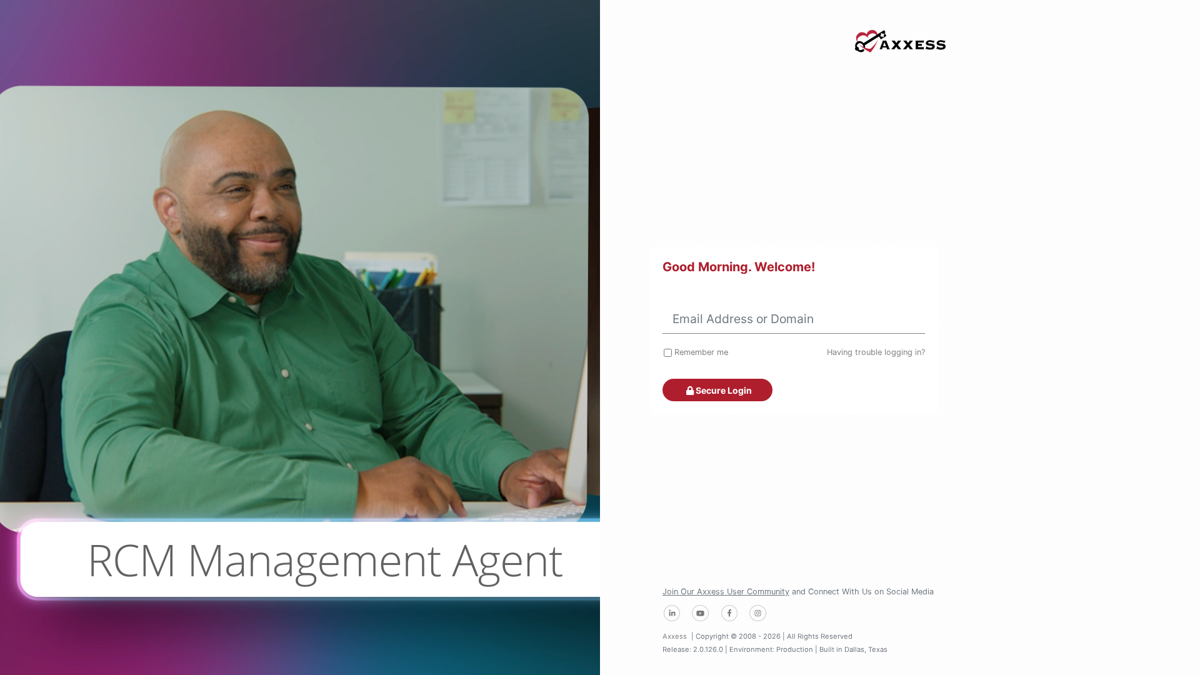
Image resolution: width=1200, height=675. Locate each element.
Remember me (701, 352)
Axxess (674, 636)
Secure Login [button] (723, 390)
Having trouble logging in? (876, 352)
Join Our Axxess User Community (725, 591)
